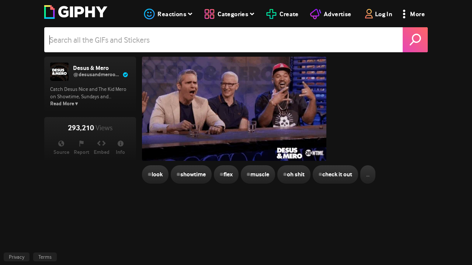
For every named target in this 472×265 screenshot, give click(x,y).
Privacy (16, 257)
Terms (45, 257)
